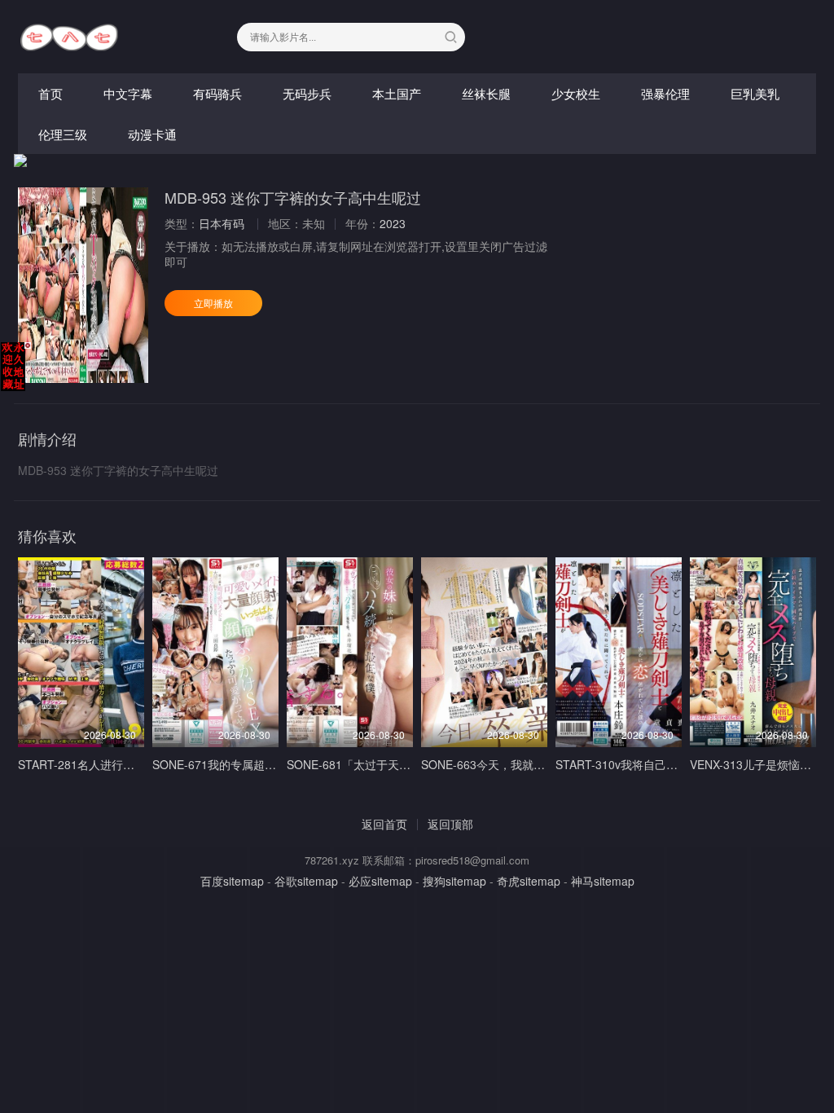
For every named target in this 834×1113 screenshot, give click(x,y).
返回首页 (384, 824)
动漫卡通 (152, 134)
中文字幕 (127, 93)
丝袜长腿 (486, 93)
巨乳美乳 (755, 93)
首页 (50, 93)
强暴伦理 (665, 93)
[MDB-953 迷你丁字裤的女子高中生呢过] (83, 285)
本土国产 (396, 93)
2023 (393, 223)
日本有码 (221, 223)
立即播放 (213, 303)
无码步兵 (307, 93)
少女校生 (575, 93)
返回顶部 (450, 824)
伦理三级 (62, 134)
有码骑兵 (217, 93)
